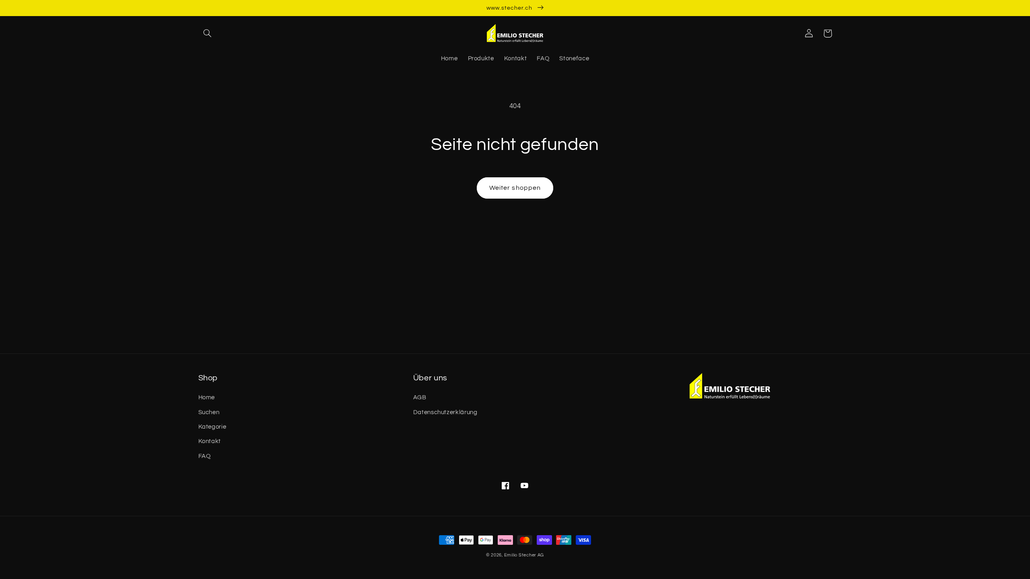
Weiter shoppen (515, 188)
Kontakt (209, 441)
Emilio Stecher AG (524, 555)
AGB (419, 397)
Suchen (209, 412)
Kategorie (212, 427)
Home (206, 397)
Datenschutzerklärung (445, 412)
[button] (207, 33)
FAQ (204, 456)
